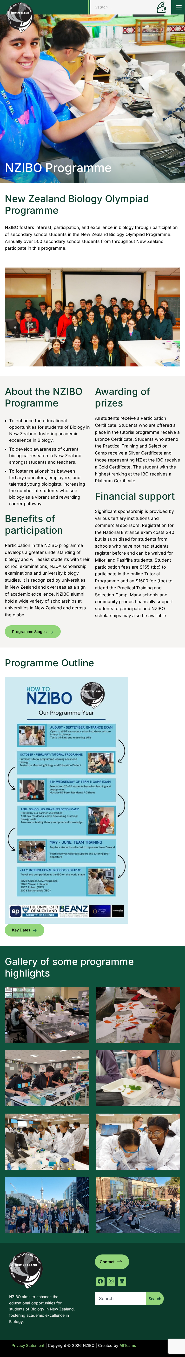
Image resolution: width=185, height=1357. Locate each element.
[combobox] (120, 1298)
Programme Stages (29, 631)
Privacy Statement (28, 1345)
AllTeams (127, 1345)
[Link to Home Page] (20, 17)
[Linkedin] (122, 1281)
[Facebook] (100, 1281)
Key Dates (21, 930)
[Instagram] (111, 1281)
